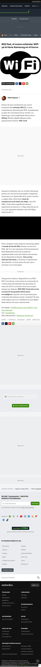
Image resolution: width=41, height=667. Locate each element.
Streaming (5, 546)
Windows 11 (24, 564)
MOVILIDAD (35, 6)
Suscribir (35, 503)
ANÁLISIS (4, 6)
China (5, 35)
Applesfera (5, 600)
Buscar (38, 577)
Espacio (4, 550)
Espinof (23, 610)
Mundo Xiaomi (6, 605)
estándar (22, 320)
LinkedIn (3, 519)
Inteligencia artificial (8, 560)
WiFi (29, 320)
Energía (4, 553)
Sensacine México (26, 649)
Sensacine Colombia (27, 651)
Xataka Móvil (6, 598)
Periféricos (12, 320)
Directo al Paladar (7, 619)
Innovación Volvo (24, 19)
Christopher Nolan (25, 35)
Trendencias (5, 631)
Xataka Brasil (6, 649)
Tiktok (7, 519)
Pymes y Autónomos (27, 634)
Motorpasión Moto (26, 622)
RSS (32, 516)
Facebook (16, 83)
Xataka (4, 595)
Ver (21, 406)
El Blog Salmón (25, 631)
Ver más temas (7, 570)
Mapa (36, 35)
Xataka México (6, 646)
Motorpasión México (27, 654)
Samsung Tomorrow (25, 315)
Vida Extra (24, 598)
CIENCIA (27, 6)
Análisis (23, 546)
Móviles (23, 550)
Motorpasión (25, 619)
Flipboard (23, 83)
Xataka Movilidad (26, 553)
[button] (13, 97)
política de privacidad (27, 507)
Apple (4, 557)
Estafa (16, 35)
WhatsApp (9, 516)
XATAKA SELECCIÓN (16, 6)
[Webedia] (36, 1)
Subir (34, 585)
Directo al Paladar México (9, 654)
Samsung (24, 557)
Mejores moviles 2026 (22, 489)
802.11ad (36, 320)
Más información (23, 665)
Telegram (28, 516)
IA (10, 35)
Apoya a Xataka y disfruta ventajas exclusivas (20, 531)
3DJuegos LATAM (26, 646)
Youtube (21, 516)
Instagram (25, 516)
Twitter (20, 83)
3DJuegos (24, 595)
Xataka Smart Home (8, 603)
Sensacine (24, 607)
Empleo (4, 564)
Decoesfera (5, 634)
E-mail (27, 83)
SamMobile (10, 313)
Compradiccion (6, 636)
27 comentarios (9, 83)
